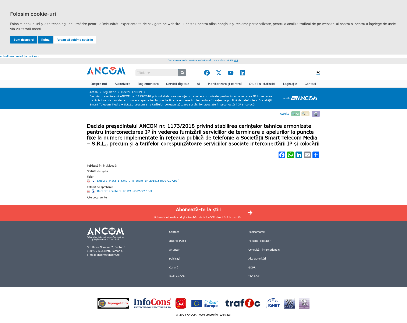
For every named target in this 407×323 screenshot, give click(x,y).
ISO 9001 (254, 276)
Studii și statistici (262, 84)
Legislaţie (290, 84)
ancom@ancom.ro (108, 254)
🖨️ (316, 114)
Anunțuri (174, 249)
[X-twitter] (219, 73)
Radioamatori (256, 231)
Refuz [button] (45, 39)
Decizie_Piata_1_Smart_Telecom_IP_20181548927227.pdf (137, 180)
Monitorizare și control (225, 84)
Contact (310, 84)
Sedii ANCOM (177, 276)
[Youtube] (231, 73)
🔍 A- (305, 113)
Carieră (173, 267)
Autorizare (122, 84)
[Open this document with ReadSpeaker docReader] (94, 181)
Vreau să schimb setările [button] (75, 39)
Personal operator (259, 240)
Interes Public (177, 240)
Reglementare (148, 84)
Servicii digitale (177, 84)
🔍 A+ (296, 113)
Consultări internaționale (264, 249)
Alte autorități (257, 258)
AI (198, 84)
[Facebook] (207, 73)
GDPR (251, 267)
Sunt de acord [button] (24, 39)
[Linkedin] (242, 73)
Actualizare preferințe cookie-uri (20, 56)
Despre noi (99, 84)
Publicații (174, 258)
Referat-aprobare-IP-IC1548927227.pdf (124, 191)
